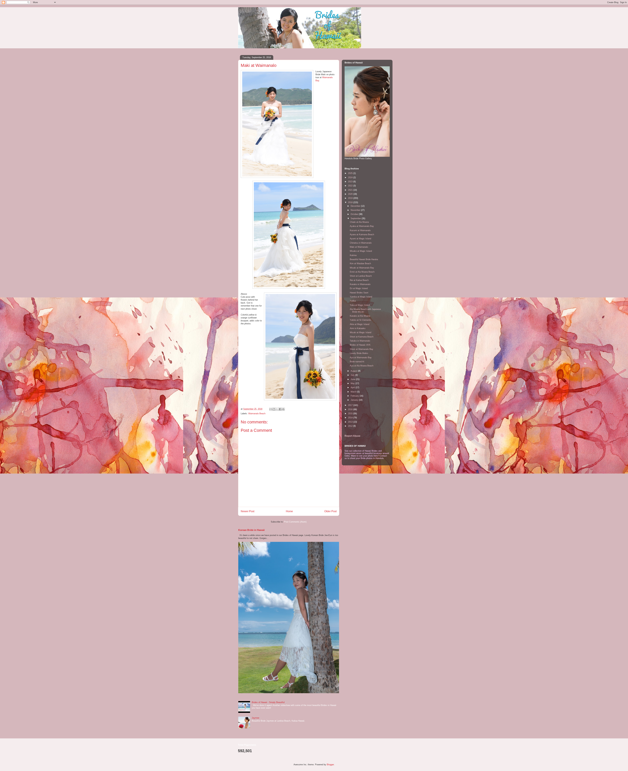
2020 (350, 194)
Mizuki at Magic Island (360, 332)
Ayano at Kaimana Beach (362, 234)
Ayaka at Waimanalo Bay (362, 226)
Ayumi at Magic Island (360, 238)
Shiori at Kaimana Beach (361, 336)
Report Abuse (352, 435)
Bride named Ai (357, 361)
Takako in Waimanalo (360, 341)
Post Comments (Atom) (295, 522)
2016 (350, 409)
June (353, 379)
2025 (350, 173)
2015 (350, 413)
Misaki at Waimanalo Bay (362, 268)
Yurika (353, 301)
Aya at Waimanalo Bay (361, 357)
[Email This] (270, 409)
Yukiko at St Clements (360, 320)
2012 (350, 426)
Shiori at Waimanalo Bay (361, 349)
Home (289, 511)
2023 (350, 181)
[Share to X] (277, 409)
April (353, 387)
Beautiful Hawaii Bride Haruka (364, 259)
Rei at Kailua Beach (359, 280)
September (356, 218)
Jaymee (255, 718)
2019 (350, 198)
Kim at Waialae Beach (360, 263)
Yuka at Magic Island (360, 305)
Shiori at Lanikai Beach (361, 276)
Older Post (330, 511)
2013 (350, 422)
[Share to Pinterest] (283, 409)
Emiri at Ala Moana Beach (362, 272)
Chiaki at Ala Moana (359, 222)
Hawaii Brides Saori (359, 292)
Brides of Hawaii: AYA (360, 345)
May (353, 383)
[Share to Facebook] (280, 409)
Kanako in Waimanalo (360, 284)
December (356, 206)
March (354, 391)
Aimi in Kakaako (357, 328)
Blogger (330, 764)
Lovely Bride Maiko (359, 353)
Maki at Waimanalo (359, 247)
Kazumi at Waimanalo (360, 230)
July (353, 375)
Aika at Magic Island (359, 324)
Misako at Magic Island (361, 251)
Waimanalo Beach (256, 413)
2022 (350, 185)
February (355, 396)
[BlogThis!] (274, 409)
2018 (350, 202)
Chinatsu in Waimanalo (361, 243)
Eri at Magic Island (359, 288)
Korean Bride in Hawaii (251, 530)
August (354, 371)
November (356, 210)
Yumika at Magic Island (361, 296)
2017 (350, 405)
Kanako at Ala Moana (360, 316)
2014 (350, 417)
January (355, 400)
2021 (350, 190)
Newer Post (247, 511)
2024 (350, 177)
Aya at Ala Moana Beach (361, 365)
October (355, 214)
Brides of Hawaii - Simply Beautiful (268, 702)
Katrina (353, 255)
